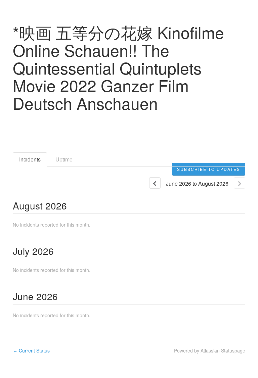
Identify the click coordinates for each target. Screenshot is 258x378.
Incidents (30, 159)
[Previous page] (155, 183)
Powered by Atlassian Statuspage (209, 350)
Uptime (64, 159)
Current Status (31, 350)
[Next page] (239, 183)
